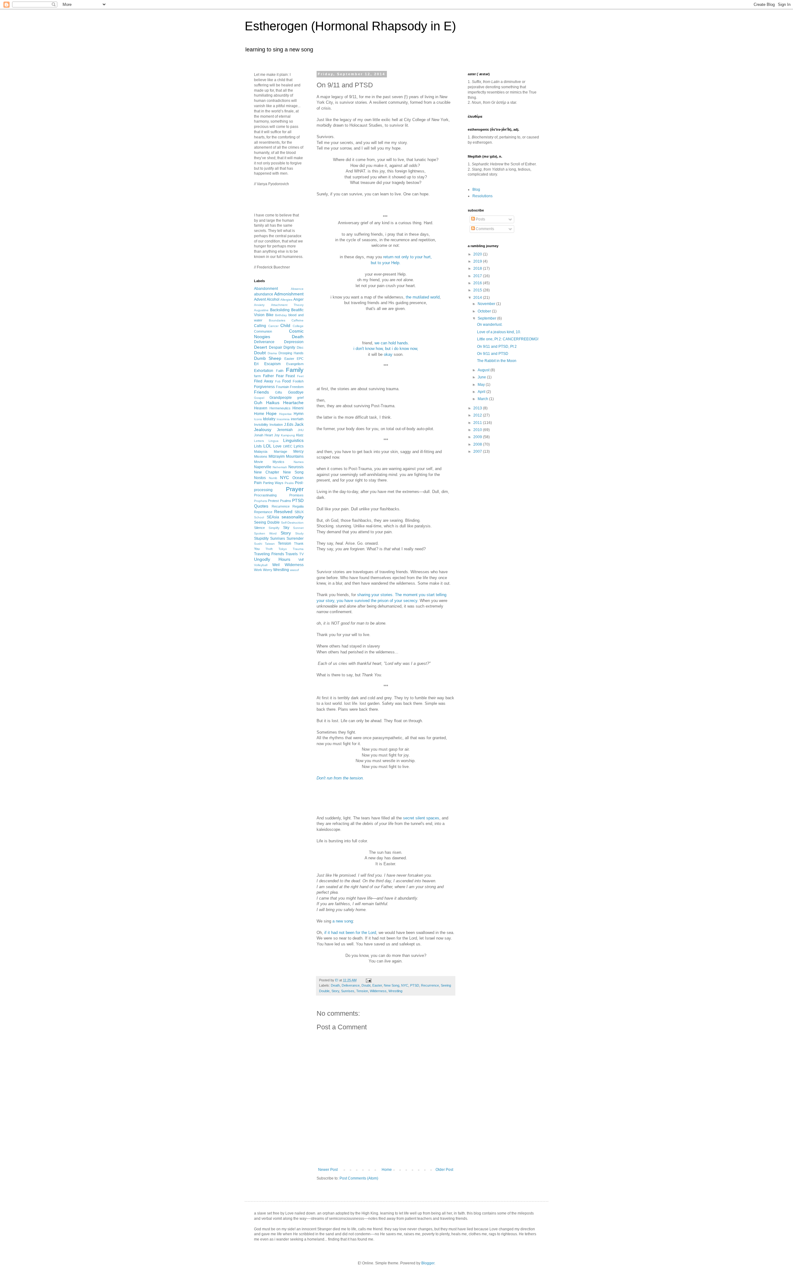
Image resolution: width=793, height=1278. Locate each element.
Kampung (288, 435)
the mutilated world (423, 297)
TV (301, 554)
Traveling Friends (269, 554)
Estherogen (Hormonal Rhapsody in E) (350, 26)
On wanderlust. (489, 324)
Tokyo (282, 549)
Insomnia (283, 419)
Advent (260, 299)
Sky (286, 528)
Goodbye (296, 392)
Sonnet (298, 528)
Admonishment (289, 293)
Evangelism (295, 364)
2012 (478, 415)
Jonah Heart (263, 435)
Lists (258, 446)
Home (387, 1169)
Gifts (278, 392)
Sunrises (347, 991)
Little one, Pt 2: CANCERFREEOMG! (507, 339)
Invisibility (261, 424)
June (482, 377)
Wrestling (395, 991)
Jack (299, 424)
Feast (290, 376)
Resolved (283, 511)
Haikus (272, 402)
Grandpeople (280, 397)
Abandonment (266, 288)
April (482, 392)
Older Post (444, 1169)
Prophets (260, 501)
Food (286, 381)
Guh (258, 402)
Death (335, 985)
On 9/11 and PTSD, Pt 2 (497, 346)
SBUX (299, 512)
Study (299, 533)
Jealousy (262, 429)
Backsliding (280, 310)
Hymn (299, 414)
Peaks (289, 483)
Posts (480, 219)
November (487, 304)
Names (299, 462)
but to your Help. (386, 262)
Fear (280, 376)
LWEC (287, 446)
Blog (476, 189)
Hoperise (285, 414)
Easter (377, 985)
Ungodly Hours (272, 559)
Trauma (298, 549)
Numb (273, 478)
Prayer (295, 489)
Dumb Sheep (267, 358)
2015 (478, 290)
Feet (300, 376)
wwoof (294, 570)
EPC (300, 358)
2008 (478, 444)
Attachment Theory (287, 305)
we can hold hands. (392, 343)
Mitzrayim (277, 456)
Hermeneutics (280, 408)
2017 (478, 276)
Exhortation (263, 371)
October (485, 311)
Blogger (427, 1263)
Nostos (260, 478)
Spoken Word (265, 533)
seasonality (293, 516)
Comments (484, 229)
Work (258, 570)
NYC (404, 985)
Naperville (262, 467)
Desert (260, 347)
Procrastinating (265, 495)
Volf (301, 559)
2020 (478, 254)
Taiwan (270, 543)
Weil (276, 565)
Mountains (295, 456)
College (298, 326)
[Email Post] (367, 980)
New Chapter (266, 472)
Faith (279, 371)
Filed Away (263, 381)
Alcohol (273, 299)
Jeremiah (285, 430)
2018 (478, 268)
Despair (275, 347)
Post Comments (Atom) (359, 1178)
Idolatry (269, 419)
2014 (478, 297)
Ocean (298, 478)
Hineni (298, 408)
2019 (478, 261)
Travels (291, 554)
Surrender (295, 538)
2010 (478, 430)
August (484, 370)
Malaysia (260, 451)
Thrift (269, 549)
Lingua (273, 441)
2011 (478, 423)
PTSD (414, 985)
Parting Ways (273, 483)
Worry (267, 570)
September (487, 318)
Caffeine (297, 320)
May (482, 384)
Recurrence (430, 985)
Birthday (281, 315)
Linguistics (293, 440)
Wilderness (378, 991)
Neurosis (296, 467)
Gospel (259, 397)
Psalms (285, 501)
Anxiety (259, 305)
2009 (478, 437)
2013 (478, 408)
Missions (260, 456)
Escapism (272, 364)
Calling (260, 326)
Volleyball (260, 565)
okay (388, 354)
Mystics (278, 462)
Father (268, 376)
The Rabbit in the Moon (496, 361)
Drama (272, 353)
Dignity (289, 347)
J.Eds (288, 424)
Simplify (274, 528)
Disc (300, 347)
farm (257, 376)
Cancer (273, 326)
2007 (478, 451)
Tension (362, 991)
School (259, 517)
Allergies (286, 299)
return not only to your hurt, (407, 257)
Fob (278, 381)
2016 (478, 283)
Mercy (298, 451)
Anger (298, 299)
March (483, 399)
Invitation (276, 424)
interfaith (297, 419)
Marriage (280, 451)
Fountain (282, 387)
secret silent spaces (421, 818)
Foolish (298, 381)
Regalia (298, 506)
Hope (271, 413)
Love (277, 446)
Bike (270, 315)
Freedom (297, 387)
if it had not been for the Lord (350, 932)
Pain (258, 483)
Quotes (261, 506)
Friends (261, 392)
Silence (259, 528)
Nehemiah (280, 467)
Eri (256, 364)
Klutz (300, 435)
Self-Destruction (292, 522)
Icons (258, 419)
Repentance (263, 512)
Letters (259, 441)
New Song (391, 985)
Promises (296, 495)
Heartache (293, 402)
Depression (294, 342)
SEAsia (273, 517)
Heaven (260, 408)
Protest (273, 501)
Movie (258, 462)
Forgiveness (264, 387)
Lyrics (299, 446)
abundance (263, 294)
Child (285, 325)
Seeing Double (267, 522)
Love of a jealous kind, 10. (499, 332)
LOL (267, 445)
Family (295, 370)
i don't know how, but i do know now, (385, 348)
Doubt (365, 985)
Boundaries (277, 320)
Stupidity (261, 538)
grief (300, 397)
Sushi (258, 543)
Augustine (261, 310)
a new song (342, 921)
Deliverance (351, 985)
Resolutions (482, 196)
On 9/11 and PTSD (492, 353)
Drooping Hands (291, 353)
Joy (277, 435)
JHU (301, 430)
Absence (297, 288)
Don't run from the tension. (340, 778)
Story (335, 991)
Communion (263, 331)
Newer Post (328, 1169)
